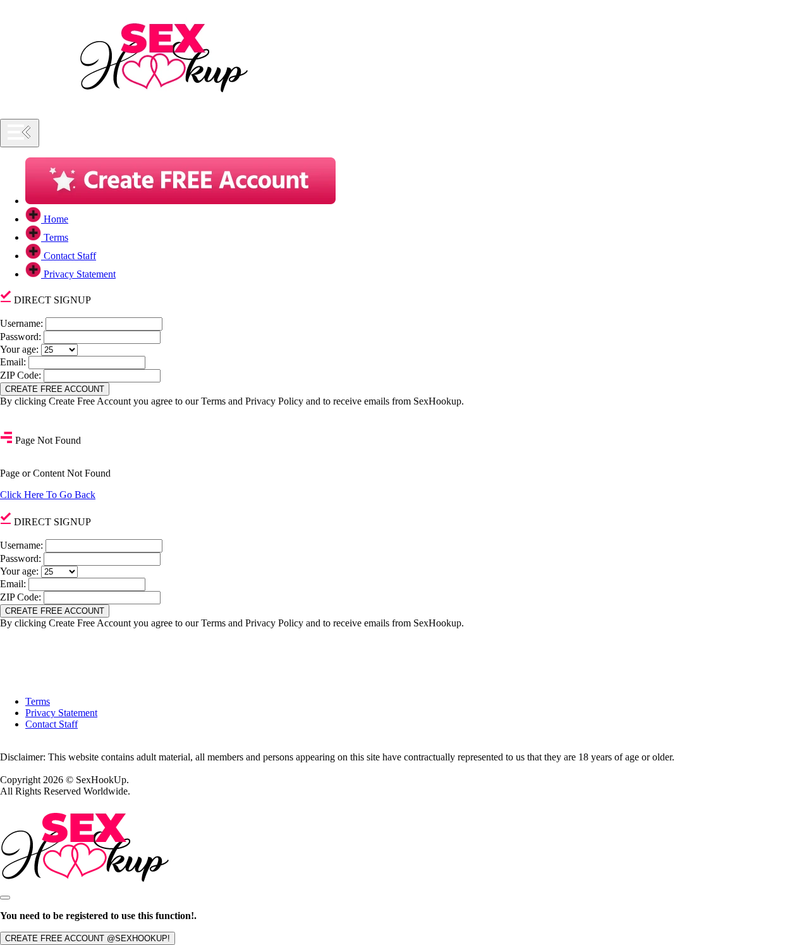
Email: (13, 362)
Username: (21, 323)
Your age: (19, 349)
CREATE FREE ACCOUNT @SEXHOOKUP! (87, 938)
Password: (20, 336)
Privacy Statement (61, 712)
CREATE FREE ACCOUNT (54, 389)
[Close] (5, 897)
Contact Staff (51, 724)
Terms (37, 701)
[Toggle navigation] (19, 133)
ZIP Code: (20, 375)
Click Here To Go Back (47, 494)
